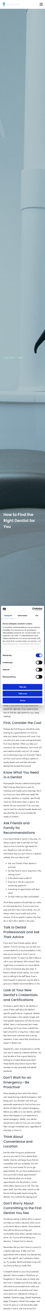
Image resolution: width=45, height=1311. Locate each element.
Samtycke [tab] (8, 615)
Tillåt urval (22, 694)
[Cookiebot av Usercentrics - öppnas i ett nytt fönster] (32, 609)
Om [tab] (36, 615)
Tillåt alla (22, 687)
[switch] (39, 662)
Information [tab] (22, 615)
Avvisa (22, 700)
